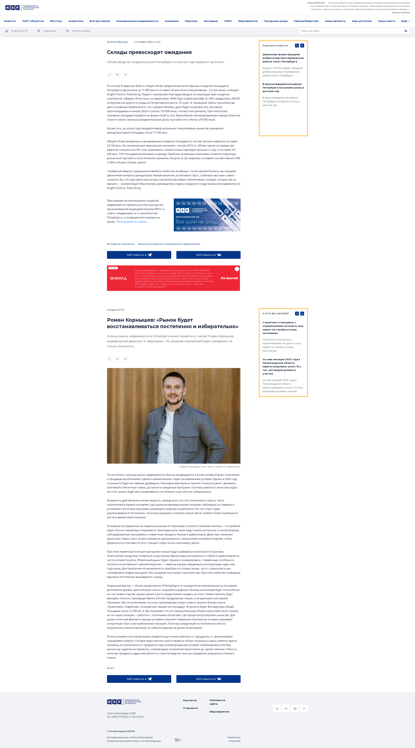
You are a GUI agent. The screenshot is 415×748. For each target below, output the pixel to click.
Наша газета (386, 21)
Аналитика (75, 21)
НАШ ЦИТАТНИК (315, 2)
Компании (172, 21)
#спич (110, 668)
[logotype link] (22, 7)
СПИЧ (228, 21)
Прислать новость (81, 30)
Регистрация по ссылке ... (133, 221)
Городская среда (276, 21)
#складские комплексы (120, 243)
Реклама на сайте (217, 702)
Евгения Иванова (117, 41)
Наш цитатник (362, 21)
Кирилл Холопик (401, 12)
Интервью (211, 21)
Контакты (190, 700)
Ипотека (56, 21)
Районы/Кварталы (306, 21)
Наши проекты (335, 21)
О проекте (190, 708)
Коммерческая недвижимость (137, 21)
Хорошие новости (275, 45)
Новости (10, 21)
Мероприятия (248, 21)
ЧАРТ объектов (33, 21)
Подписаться (49, 30)
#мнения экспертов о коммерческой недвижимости (169, 243)
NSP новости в (136, 254)
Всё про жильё (100, 21)
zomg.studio (235, 740)
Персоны (191, 21)
